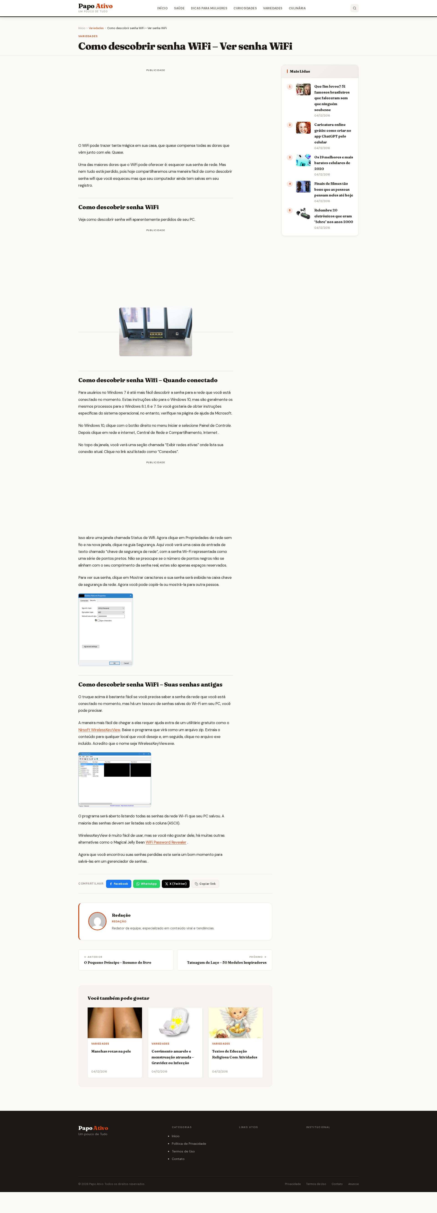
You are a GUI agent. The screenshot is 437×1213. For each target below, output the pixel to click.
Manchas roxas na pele (111, 1051)
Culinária (297, 8)
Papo (95, 6)
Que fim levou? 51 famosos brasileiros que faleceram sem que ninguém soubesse (332, 98)
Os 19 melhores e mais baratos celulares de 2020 (333, 163)
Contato (178, 1159)
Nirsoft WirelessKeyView (99, 729)
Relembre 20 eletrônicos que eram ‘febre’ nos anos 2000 (333, 216)
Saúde (179, 8)
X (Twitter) (178, 884)
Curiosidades (245, 8)
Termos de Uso (183, 1151)
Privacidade (293, 1184)
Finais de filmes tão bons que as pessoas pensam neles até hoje (333, 189)
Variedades (272, 8)
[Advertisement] (155, 106)
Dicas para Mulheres (209, 8)
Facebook (121, 884)
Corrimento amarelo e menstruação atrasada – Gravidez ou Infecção (173, 1057)
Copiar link (207, 884)
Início (162, 8)
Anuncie (353, 1184)
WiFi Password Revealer (166, 842)
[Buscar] (355, 8)
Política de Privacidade (189, 1144)
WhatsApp (149, 884)
